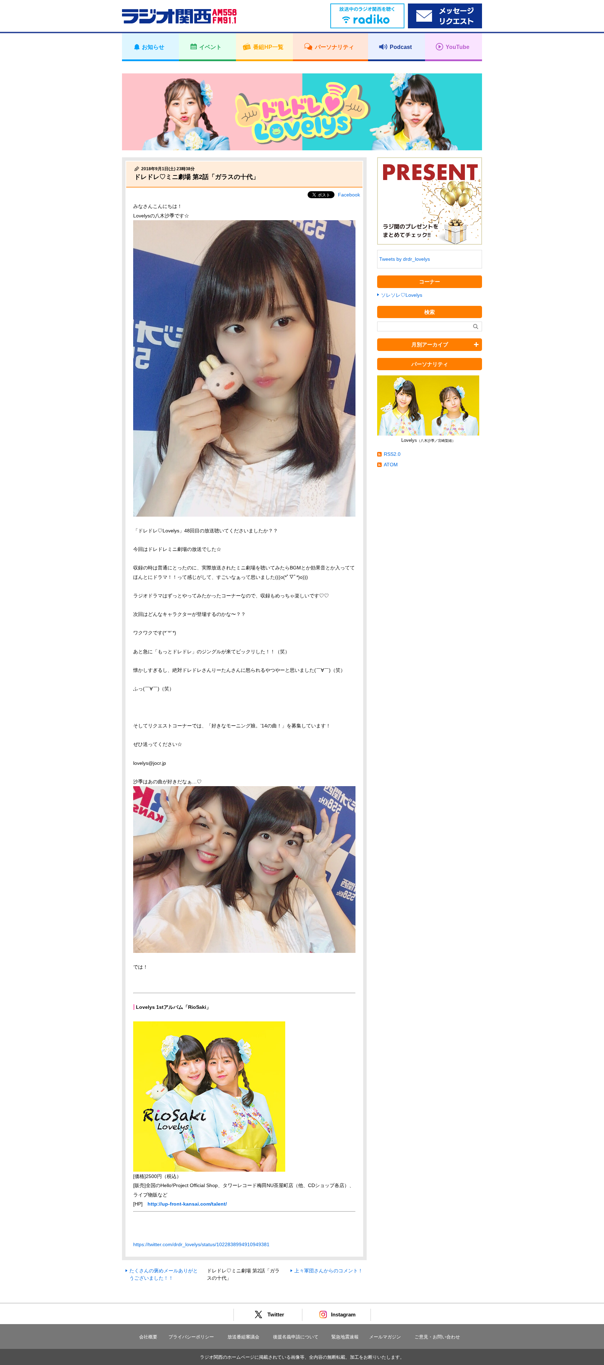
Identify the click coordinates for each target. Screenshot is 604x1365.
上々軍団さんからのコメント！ (328, 1270)
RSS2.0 (392, 454)
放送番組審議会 (243, 1336)
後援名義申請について (295, 1336)
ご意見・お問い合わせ (437, 1336)
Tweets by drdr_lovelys (404, 259)
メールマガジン (385, 1336)
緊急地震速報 (345, 1336)
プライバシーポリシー (191, 1336)
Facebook (349, 194)
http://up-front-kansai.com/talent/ (187, 1204)
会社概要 (148, 1336)
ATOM (391, 464)
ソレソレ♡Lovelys (401, 295)
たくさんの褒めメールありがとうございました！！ (163, 1274)
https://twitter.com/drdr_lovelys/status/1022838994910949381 (201, 1244)
